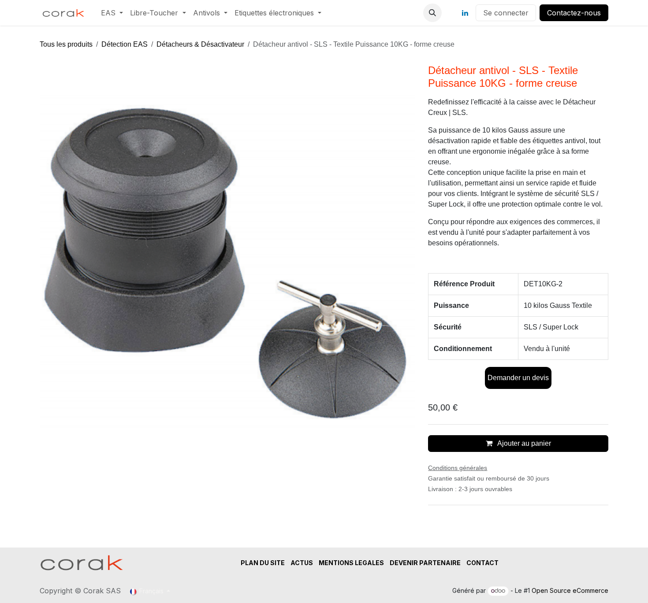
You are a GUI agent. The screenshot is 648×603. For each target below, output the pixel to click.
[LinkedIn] (465, 13)
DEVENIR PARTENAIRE (425, 562)
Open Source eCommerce (570, 590)
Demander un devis (518, 377)
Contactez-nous (574, 12)
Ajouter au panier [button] (523, 443)
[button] (432, 13)
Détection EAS (124, 44)
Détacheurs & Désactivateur (200, 44)
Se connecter (506, 12)
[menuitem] (112, 13)
